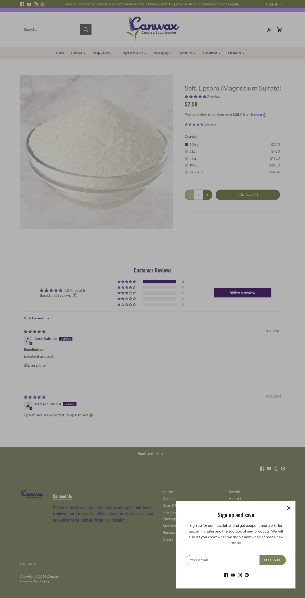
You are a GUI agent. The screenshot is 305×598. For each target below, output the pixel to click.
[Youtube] (233, 574)
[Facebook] (226, 574)
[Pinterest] (247, 574)
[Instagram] (240, 574)
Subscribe (272, 560)
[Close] (289, 508)
